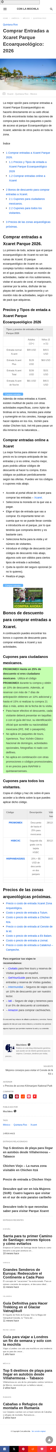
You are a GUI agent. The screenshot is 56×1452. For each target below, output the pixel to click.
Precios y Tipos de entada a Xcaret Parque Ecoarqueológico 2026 (28, 167)
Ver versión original (38, 1431)
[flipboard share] (35, 1096)
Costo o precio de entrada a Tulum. (27, 912)
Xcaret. (38, 497)
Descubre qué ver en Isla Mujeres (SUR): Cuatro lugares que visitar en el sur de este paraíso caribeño (27, 1193)
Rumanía (7, 1397)
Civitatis (13, 968)
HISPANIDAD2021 (15, 858)
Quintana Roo (39, 18)
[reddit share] (23, 1096)
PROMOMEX (15, 822)
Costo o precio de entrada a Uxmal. (27, 940)
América (15, 18)
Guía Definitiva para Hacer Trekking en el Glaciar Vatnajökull (25, 1307)
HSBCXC (15, 840)
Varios (6, 1262)
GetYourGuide (16, 977)
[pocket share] (29, 1096)
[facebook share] (5, 1096)
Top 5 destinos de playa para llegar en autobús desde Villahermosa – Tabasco (28, 1152)
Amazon (13, 1010)
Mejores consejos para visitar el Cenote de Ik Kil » (29, 1071)
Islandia (7, 1296)
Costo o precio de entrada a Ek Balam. (29, 935)
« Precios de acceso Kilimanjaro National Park (27, 1085)
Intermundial (15, 986)
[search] (51, 9)
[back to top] (49, 1440)
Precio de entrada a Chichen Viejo (27, 1179)
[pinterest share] (17, 1096)
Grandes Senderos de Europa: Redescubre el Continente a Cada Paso (23, 1273)
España (6, 1229)
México (26, 18)
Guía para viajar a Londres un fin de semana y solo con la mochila (27, 1340)
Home (5, 18)
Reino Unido (9, 1330)
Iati (10, 1000)
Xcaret (33, 1124)
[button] (20, 2)
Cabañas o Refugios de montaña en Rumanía (23, 1406)
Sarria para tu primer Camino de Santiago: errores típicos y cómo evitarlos (27, 1240)
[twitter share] (11, 1096)
